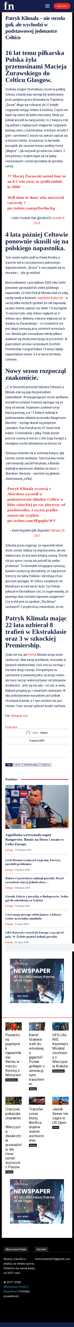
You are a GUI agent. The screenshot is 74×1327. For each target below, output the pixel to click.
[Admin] (29, 733)
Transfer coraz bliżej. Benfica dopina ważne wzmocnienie (36, 1124)
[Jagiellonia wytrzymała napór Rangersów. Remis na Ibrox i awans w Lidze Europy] (37, 807)
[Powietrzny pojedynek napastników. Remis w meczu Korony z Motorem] (13, 1026)
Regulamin (10, 1291)
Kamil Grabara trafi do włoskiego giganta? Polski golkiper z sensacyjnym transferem (37, 1059)
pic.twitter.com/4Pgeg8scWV (31, 520)
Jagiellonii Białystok (50, 298)
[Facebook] (24, 750)
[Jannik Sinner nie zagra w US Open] (60, 1101)
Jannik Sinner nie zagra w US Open (60, 1116)
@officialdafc (51, 181)
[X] (32, 750)
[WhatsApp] (49, 750)
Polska (9, 1172)
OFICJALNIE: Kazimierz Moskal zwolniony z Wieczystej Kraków (60, 1050)
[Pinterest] (41, 750)
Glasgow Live (19, 716)
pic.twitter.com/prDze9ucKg (31, 208)
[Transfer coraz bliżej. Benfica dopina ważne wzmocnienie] (37, 1101)
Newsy (33, 1088)
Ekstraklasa (11, 1080)
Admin (44, 732)
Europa (11, 727)
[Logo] (9, 6)
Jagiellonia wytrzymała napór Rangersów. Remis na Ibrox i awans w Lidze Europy (34, 839)
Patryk (32, 654)
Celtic (18, 765)
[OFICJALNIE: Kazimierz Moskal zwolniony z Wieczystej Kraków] (60, 1026)
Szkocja (45, 765)
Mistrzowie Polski (15, 1286)
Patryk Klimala (31, 765)
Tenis (55, 1127)
